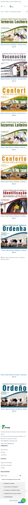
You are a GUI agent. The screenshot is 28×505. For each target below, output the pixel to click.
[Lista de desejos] (26, 6)
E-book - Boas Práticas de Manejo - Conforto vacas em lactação (14, 182)
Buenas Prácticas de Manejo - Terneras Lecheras (14, 44)
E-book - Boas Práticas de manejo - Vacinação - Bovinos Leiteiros (14, 375)
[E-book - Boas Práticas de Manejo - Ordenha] (14, 235)
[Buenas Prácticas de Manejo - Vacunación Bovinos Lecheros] (14, 64)
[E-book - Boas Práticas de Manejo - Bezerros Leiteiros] (14, 132)
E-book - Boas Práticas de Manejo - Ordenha (14, 250)
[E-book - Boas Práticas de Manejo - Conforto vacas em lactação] (14, 167)
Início (2, 11)
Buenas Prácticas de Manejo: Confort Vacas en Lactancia (14, 113)
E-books (7, 11)
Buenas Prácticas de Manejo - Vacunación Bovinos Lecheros (14, 79)
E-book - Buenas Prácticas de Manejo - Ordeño (14, 409)
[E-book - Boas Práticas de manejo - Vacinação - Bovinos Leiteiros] (14, 315)
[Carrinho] (24, 6)
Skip (16, 501)
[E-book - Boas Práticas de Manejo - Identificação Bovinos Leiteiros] (14, 201)
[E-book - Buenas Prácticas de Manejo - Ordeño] (14, 394)
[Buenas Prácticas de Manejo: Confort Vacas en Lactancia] (14, 98)
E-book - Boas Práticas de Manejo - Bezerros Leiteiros (14, 147)
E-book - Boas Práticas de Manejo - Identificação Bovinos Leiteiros (14, 216)
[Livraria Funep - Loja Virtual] (11, 6)
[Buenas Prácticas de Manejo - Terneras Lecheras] (14, 30)
